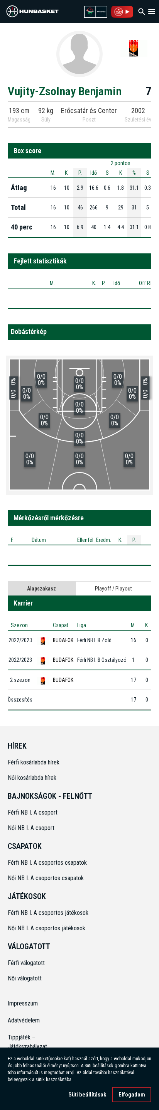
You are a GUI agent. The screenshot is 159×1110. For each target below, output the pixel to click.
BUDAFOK (63, 640)
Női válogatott (25, 978)
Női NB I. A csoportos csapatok (46, 878)
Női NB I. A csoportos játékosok (46, 928)
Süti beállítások (87, 1094)
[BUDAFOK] (133, 48)
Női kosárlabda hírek (32, 777)
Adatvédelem (24, 1020)
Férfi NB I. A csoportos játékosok (48, 912)
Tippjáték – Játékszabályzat (26, 1042)
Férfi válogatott (26, 963)
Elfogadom (131, 1094)
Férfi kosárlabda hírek (33, 762)
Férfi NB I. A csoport (33, 812)
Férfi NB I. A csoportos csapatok (48, 862)
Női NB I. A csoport (31, 828)
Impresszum (23, 1003)
